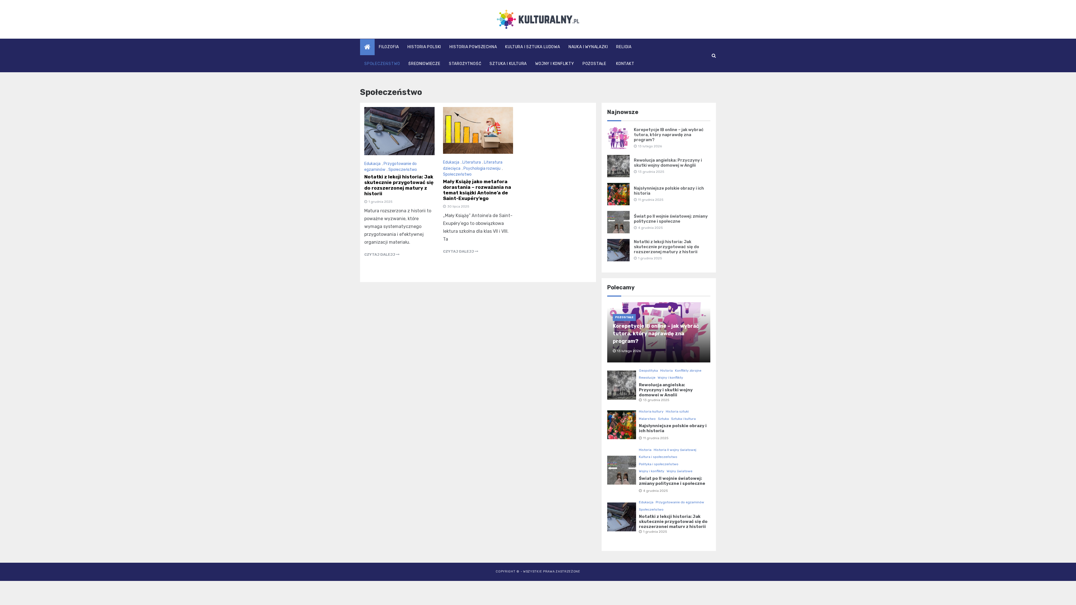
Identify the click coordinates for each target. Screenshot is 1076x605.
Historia (666, 371)
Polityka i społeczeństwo (658, 464)
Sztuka (663, 419)
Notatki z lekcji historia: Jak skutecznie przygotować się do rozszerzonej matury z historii (398, 185)
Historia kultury (651, 411)
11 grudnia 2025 (656, 438)
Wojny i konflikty (554, 63)
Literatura (471, 162)
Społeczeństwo (382, 63)
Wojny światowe (679, 471)
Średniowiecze (424, 63)
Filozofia (389, 47)
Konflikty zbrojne (688, 371)
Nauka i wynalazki (588, 47)
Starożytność (465, 63)
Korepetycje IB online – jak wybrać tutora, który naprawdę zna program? (669, 134)
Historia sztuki (677, 411)
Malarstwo (647, 419)
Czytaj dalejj (380, 254)
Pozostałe (594, 63)
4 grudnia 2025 (655, 491)
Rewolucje (647, 378)
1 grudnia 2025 (655, 532)
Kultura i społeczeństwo (658, 457)
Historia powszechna (473, 47)
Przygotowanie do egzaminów (680, 502)
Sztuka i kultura (508, 63)
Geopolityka (648, 371)
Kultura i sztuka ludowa (532, 47)
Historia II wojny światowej (675, 450)
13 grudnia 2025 (656, 400)
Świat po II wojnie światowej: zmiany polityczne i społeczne (671, 219)
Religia (624, 47)
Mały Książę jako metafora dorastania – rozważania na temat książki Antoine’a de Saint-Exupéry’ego (477, 190)
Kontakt (625, 63)
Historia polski (424, 47)
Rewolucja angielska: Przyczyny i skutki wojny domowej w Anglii (668, 163)
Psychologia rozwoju (481, 168)
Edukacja (372, 163)
